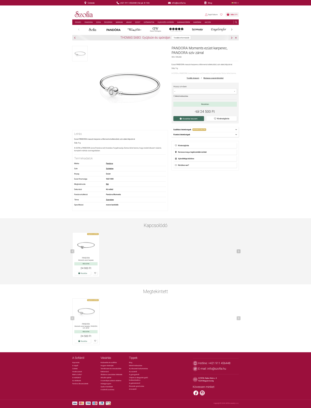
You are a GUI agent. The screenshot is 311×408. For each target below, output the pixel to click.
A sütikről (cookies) (107, 390)
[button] (95, 273)
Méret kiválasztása (181, 96)
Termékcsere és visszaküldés (111, 368)
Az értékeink (76, 381)
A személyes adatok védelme (111, 381)
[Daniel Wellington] (155, 29)
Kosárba (84, 273)
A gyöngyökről (134, 374)
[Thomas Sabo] (134, 29)
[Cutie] (176, 29)
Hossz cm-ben (180, 86)
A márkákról (76, 377)
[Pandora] (113, 29)
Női (107, 184)
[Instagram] (203, 394)
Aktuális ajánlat (106, 377)
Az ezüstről (133, 372)
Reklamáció (105, 372)
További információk (144, 38)
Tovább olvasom (193, 78)
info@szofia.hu (216, 368)
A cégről (75, 365)
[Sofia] (92, 29)
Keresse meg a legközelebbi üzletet (192, 152)
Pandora (109, 163)
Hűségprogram (106, 384)
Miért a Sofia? (77, 374)
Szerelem (110, 200)
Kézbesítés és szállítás (109, 362)
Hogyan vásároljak (107, 365)
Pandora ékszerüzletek (80, 384)
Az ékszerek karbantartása (138, 368)
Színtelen (109, 169)
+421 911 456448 (219, 363)
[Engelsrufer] (218, 29)
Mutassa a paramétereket (213, 78)
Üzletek (75, 368)
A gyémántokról (134, 383)
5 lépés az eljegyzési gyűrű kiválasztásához (138, 379)
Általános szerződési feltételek (111, 374)
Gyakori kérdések (107, 387)
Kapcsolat (75, 362)
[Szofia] (83, 12)
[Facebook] (196, 394)
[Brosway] (197, 29)
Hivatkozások (77, 372)
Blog (130, 362)
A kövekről (132, 389)
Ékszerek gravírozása (136, 386)
